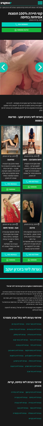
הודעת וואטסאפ (22, 30)
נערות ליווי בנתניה (22, 345)
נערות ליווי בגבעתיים (34, 329)
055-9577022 (33, 181)
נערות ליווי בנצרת (21, 402)
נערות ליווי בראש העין (15, 350)
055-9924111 (12, 184)
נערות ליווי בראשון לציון (33, 355)
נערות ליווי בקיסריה (19, 413)
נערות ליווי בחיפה (35, 397)
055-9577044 (33, 254)
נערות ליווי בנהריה (35, 402)
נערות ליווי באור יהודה (33, 324)
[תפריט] (40, 3)
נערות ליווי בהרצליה (34, 334)
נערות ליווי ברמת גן (20, 361)
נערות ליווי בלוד (35, 345)
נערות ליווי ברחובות (16, 355)
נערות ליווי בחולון (20, 334)
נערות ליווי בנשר (35, 408)
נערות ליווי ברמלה (35, 361)
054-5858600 (23, 24)
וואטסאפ (34, 187)
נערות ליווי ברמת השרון (33, 366)
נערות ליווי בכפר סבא (20, 340)
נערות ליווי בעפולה (34, 413)
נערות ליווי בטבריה (20, 397)
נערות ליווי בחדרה (17, 392)
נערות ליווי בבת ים (18, 324)
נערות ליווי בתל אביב (34, 371)
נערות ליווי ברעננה (16, 366)
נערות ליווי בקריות (35, 418)
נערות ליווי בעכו (22, 408)
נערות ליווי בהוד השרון (17, 329)
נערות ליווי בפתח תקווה (33, 350)
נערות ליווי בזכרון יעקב (23, 269)
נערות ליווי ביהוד (35, 340)
